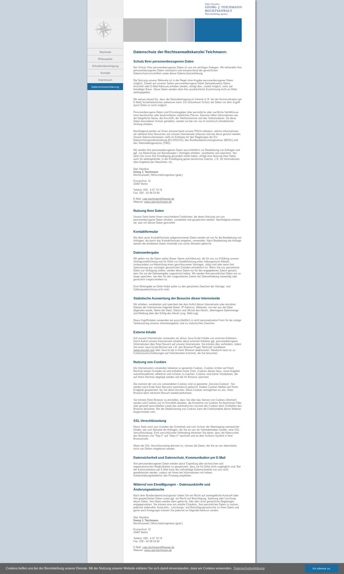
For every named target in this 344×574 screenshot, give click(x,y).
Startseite (105, 52)
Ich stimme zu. (322, 568)
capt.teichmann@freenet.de (158, 198)
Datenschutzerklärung (249, 568)
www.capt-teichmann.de (158, 201)
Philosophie (105, 59)
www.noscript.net (144, 350)
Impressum (105, 79)
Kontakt (105, 72)
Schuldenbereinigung (105, 65)
